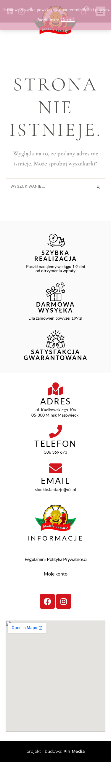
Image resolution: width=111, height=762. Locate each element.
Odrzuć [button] (68, 20)
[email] (55, 468)
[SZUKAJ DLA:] (55, 186)
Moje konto (55, 573)
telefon (55, 444)
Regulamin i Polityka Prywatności (56, 559)
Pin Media (74, 751)
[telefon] (55, 431)
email (55, 481)
